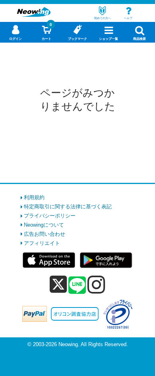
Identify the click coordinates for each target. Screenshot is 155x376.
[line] (77, 285)
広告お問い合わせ (44, 234)
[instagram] (96, 284)
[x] (58, 284)
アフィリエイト (42, 243)
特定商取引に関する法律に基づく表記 (68, 207)
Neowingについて (44, 225)
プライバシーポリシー (50, 216)
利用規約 (34, 197)
